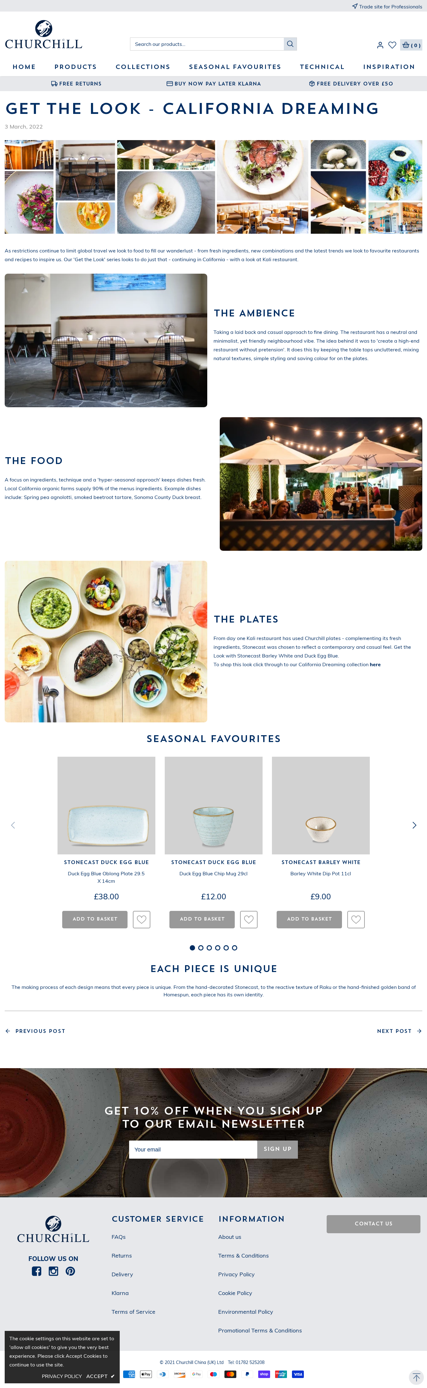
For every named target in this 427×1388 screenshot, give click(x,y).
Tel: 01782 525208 (246, 1362)
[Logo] (67, 35)
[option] (76, 83)
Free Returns (80, 84)
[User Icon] (380, 46)
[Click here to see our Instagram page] (53, 1271)
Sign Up (278, 1149)
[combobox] (207, 44)
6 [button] (234, 948)
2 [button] (200, 948)
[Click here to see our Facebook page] (36, 1271)
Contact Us (373, 1224)
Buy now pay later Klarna (217, 84)
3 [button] (209, 948)
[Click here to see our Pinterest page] (70, 1271)
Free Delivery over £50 (355, 84)
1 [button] (192, 948)
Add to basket (95, 919)
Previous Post (40, 1031)
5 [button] (226, 948)
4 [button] (217, 948)
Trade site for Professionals (390, 6)
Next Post (394, 1031)
